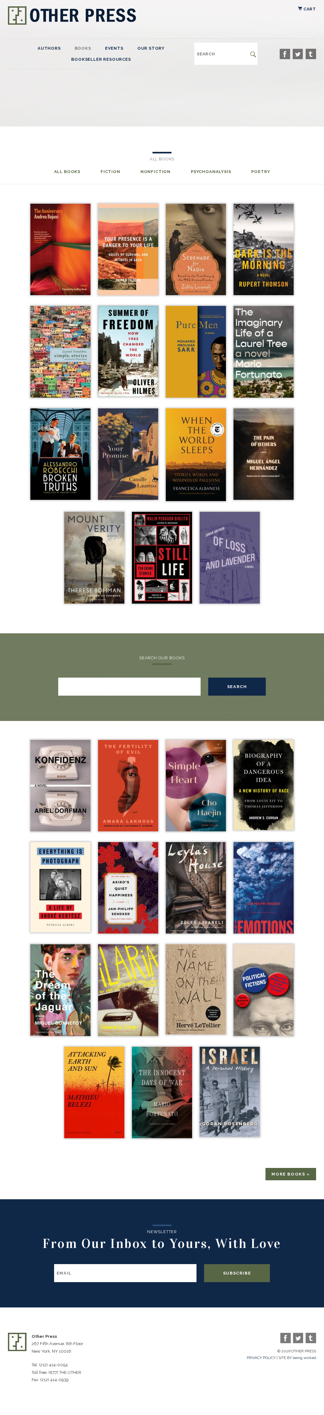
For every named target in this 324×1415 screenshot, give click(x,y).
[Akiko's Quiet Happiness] (128, 932)
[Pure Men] (196, 396)
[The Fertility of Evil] (128, 830)
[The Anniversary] (60, 293)
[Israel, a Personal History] (230, 1135)
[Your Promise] (128, 498)
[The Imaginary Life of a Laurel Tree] (264, 396)
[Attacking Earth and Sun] (94, 1136)
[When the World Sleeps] (196, 499)
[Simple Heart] (196, 830)
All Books (67, 171)
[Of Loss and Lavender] (230, 602)
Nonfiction (155, 171)
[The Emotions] (264, 932)
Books (83, 48)
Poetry (260, 171)
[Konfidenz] (60, 830)
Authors (49, 48)
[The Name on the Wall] (196, 1033)
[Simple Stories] (60, 396)
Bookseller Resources (101, 59)
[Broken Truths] (60, 498)
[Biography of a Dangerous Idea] (264, 828)
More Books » (290, 1174)
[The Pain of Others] (264, 498)
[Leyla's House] (196, 932)
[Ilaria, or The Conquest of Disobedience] (128, 1034)
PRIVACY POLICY (261, 1358)
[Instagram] (311, 54)
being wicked (304, 1358)
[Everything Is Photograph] (60, 931)
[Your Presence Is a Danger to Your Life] (128, 293)
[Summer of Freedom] (128, 395)
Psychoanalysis (211, 171)
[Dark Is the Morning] (264, 293)
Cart (309, 9)
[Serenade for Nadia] (196, 293)
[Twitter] (298, 54)
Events (114, 48)
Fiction (110, 171)
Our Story (151, 48)
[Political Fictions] (264, 1034)
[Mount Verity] (94, 602)
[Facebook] (285, 54)
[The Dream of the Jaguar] (60, 1034)
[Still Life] (162, 602)
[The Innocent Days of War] (162, 1136)
